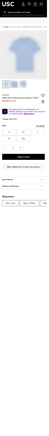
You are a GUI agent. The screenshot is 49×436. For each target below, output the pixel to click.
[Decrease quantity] (4, 147)
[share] (43, 101)
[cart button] (35, 4)
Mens (18, 27)
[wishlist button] (29, 4)
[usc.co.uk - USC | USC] (8, 4)
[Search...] (5, 12)
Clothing (25, 27)
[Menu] (41, 4)
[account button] (23, 4)
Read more (29, 114)
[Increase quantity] (21, 147)
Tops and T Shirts (36, 27)
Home (12, 27)
